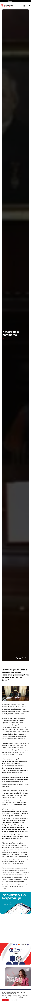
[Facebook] (17, 658)
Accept (5, 1000)
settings (21, 997)
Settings (13, 1000)
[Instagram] (25, 658)
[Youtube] (19, 658)
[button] (24, 5)
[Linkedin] (22, 658)
